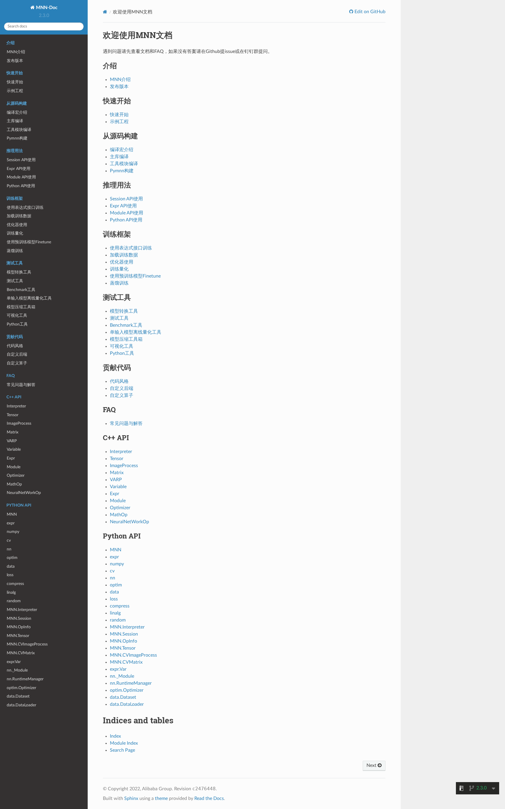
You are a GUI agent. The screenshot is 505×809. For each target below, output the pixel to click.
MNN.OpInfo (19, 627)
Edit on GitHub (369, 11)
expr (11, 523)
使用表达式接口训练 (25, 207)
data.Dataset (18, 696)
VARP (12, 441)
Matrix (12, 432)
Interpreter (16, 406)
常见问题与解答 (21, 385)
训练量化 (15, 233)
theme (161, 798)
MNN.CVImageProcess (27, 644)
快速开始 (15, 82)
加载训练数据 (19, 216)
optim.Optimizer (21, 688)
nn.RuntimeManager (25, 679)
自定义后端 (17, 354)
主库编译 (15, 121)
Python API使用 (21, 186)
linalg (11, 592)
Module (13, 467)
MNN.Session (19, 618)
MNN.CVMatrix (21, 653)
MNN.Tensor (18, 636)
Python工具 (17, 324)
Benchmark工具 (21, 290)
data (11, 566)
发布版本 (15, 60)
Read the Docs (209, 798)
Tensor (12, 415)
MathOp (14, 484)
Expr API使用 (18, 168)
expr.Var (14, 662)
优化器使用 (17, 225)
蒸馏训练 (15, 251)
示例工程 (15, 91)
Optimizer (16, 475)
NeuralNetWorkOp (24, 492)
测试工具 (15, 281)
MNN (12, 514)
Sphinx (131, 798)
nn (9, 549)
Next (372, 765)
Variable (14, 449)
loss (10, 575)
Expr (11, 458)
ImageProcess (19, 423)
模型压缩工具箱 (21, 307)
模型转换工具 (19, 272)
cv (9, 540)
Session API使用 (21, 160)
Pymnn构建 (17, 138)
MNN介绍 (16, 52)
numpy (13, 531)
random (14, 601)
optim (12, 557)
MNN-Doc (46, 7)
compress (15, 583)
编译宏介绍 (17, 112)
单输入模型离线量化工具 (29, 298)
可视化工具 (17, 315)
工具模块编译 (19, 130)
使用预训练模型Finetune (29, 242)
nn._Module (17, 670)
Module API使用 (21, 177)
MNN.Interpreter (22, 609)
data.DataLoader (21, 705)
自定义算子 (17, 363)
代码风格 (15, 346)
